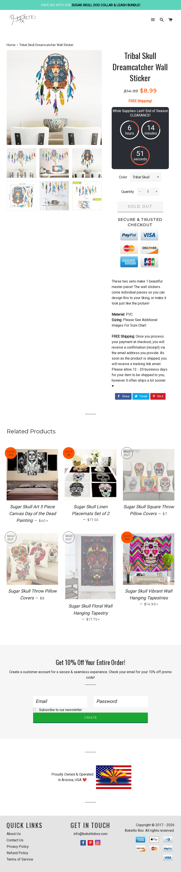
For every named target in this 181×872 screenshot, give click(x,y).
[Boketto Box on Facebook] (83, 843)
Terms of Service (20, 859)
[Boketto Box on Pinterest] (91, 843)
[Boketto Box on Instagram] (97, 843)
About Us (14, 834)
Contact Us (15, 840)
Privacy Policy (18, 846)
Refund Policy (17, 853)
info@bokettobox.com (90, 834)
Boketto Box (134, 830)
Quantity (127, 192)
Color (123, 177)
